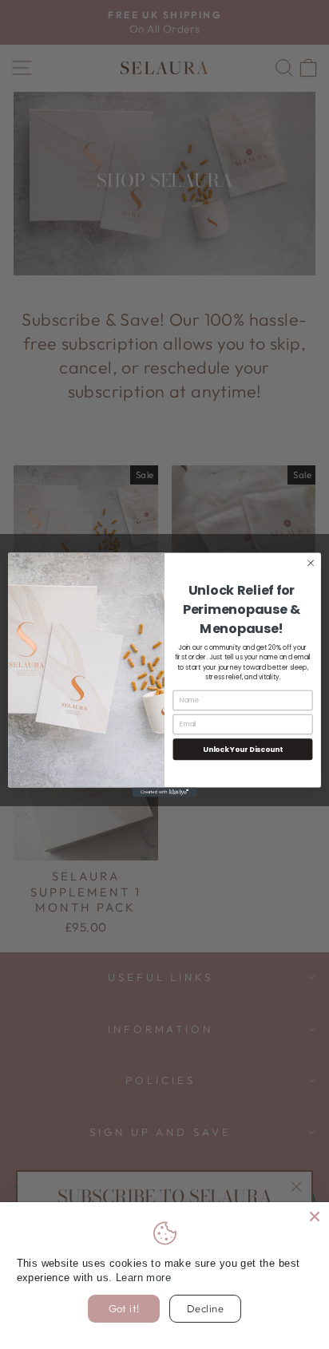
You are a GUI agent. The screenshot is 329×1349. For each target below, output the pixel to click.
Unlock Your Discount (243, 748)
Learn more (143, 1278)
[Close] (315, 1216)
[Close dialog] (310, 563)
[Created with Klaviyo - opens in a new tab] (164, 792)
